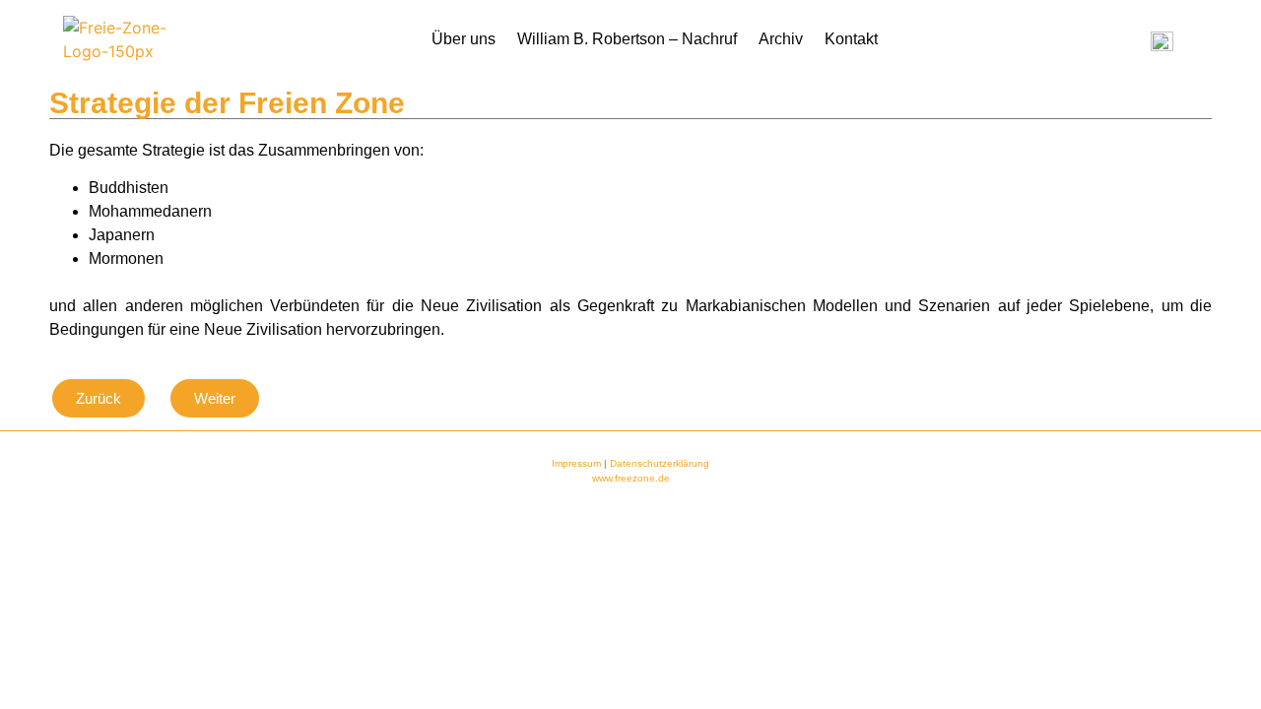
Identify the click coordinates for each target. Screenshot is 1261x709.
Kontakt (851, 39)
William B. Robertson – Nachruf (627, 39)
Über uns (463, 39)
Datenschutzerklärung (659, 463)
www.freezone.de (631, 478)
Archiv (781, 39)
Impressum (576, 463)
